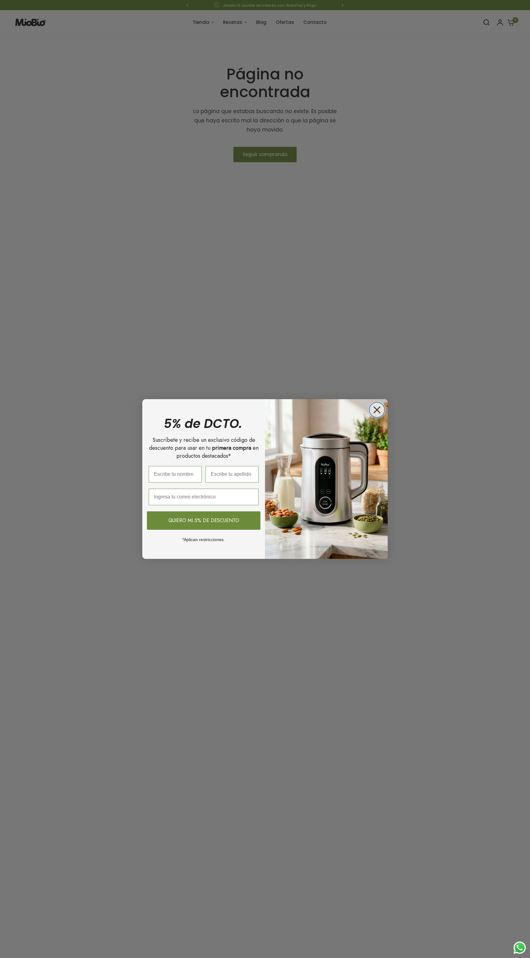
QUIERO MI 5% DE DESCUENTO (203, 520)
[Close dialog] (377, 410)
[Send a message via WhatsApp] (520, 948)
